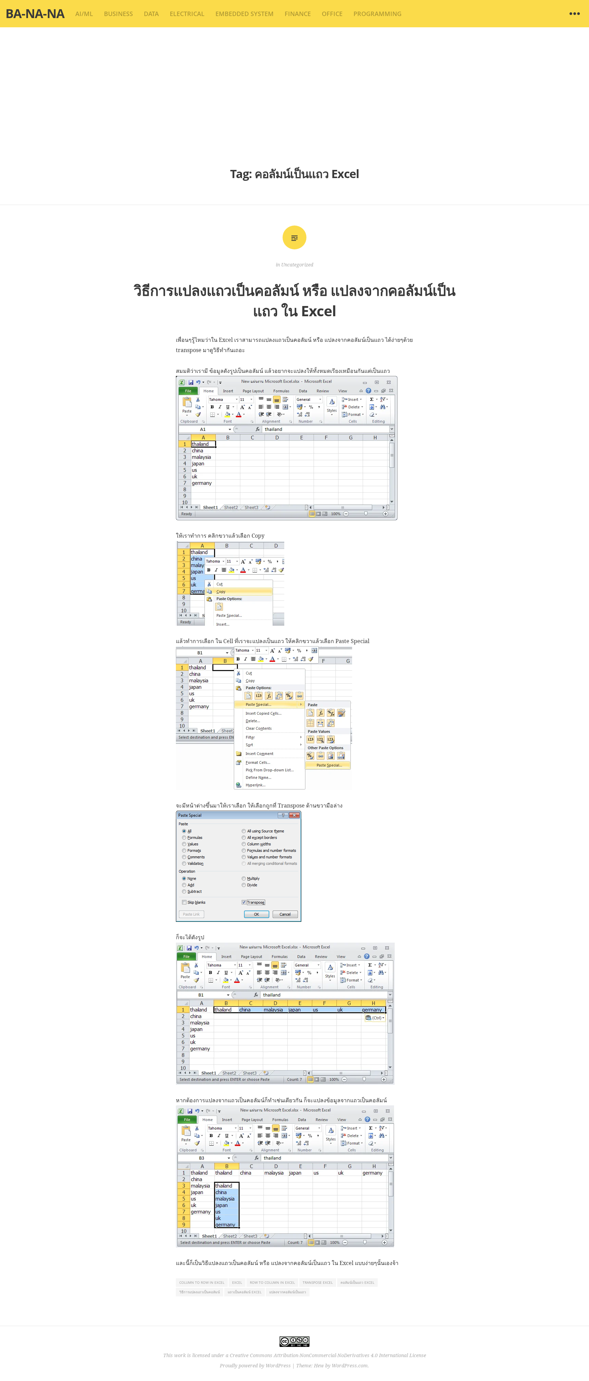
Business (118, 14)
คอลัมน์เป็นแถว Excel (357, 1282)
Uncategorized (297, 264)
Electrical (187, 14)
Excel (237, 1282)
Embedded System (244, 14)
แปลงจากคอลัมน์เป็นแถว (287, 1292)
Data (151, 14)
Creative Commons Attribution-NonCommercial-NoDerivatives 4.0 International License (328, 1355)
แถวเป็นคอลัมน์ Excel (244, 1292)
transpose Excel (318, 1282)
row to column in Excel (272, 1282)
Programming (377, 14)
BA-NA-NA (34, 13)
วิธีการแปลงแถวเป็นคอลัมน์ (199, 1292)
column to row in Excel (201, 1282)
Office (332, 14)
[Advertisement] (294, 95)
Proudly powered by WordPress (255, 1365)
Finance (298, 14)
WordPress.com (350, 1365)
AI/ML (84, 14)
